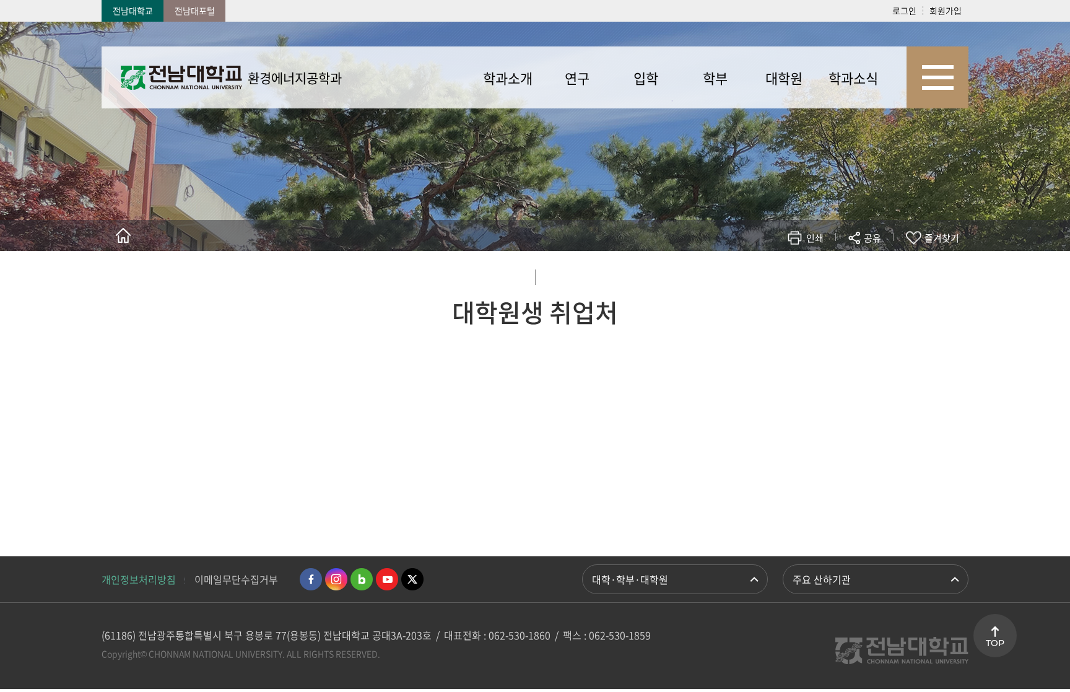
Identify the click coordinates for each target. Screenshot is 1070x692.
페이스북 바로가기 (311, 579)
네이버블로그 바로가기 (361, 579)
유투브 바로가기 (387, 579)
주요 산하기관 (822, 579)
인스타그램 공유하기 (836, 274)
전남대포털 (195, 10)
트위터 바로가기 (412, 579)
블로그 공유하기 (817, 274)
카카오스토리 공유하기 (780, 274)
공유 (872, 238)
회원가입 (945, 10)
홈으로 (123, 235)
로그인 (904, 10)
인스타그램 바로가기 (336, 579)
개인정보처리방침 (139, 579)
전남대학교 (133, 10)
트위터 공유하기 (762, 274)
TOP (995, 643)
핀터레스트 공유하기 (799, 274)
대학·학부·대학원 (630, 579)
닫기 (880, 267)
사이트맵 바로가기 (937, 77)
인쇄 (815, 238)
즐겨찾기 (941, 238)
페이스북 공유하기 (743, 274)
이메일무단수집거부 (236, 579)
